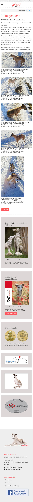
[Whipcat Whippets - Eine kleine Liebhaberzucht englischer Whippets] (16, 6)
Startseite (9, 0)
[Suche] (5, 5)
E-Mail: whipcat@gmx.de (13, 469)
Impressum (16, 0)
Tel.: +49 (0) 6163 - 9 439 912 (14, 467)
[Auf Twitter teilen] (29, 10)
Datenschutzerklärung (26, 0)
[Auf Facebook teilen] (26, 10)
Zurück (6, 210)
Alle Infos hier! (11, 313)
